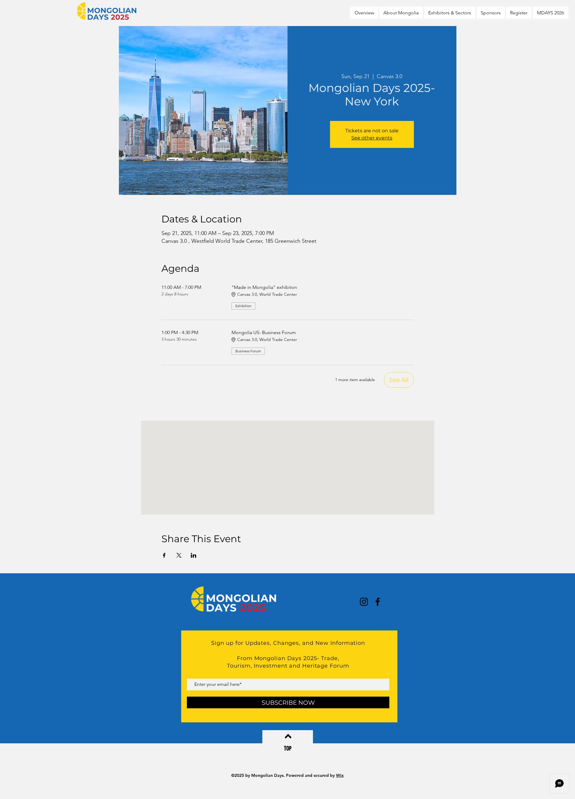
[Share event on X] (179, 555)
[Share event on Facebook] (164, 555)
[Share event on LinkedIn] (193, 555)
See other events (371, 138)
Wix (340, 775)
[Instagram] (363, 601)
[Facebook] (377, 601)
